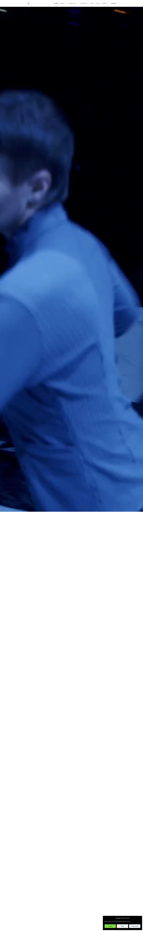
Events (98, 3)
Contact (113, 3)
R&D (92, 3)
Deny (122, 926)
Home (56, 3)
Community (83, 3)
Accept (110, 926)
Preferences (134, 926)
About (62, 3)
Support (104, 3)
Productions (72, 3)
